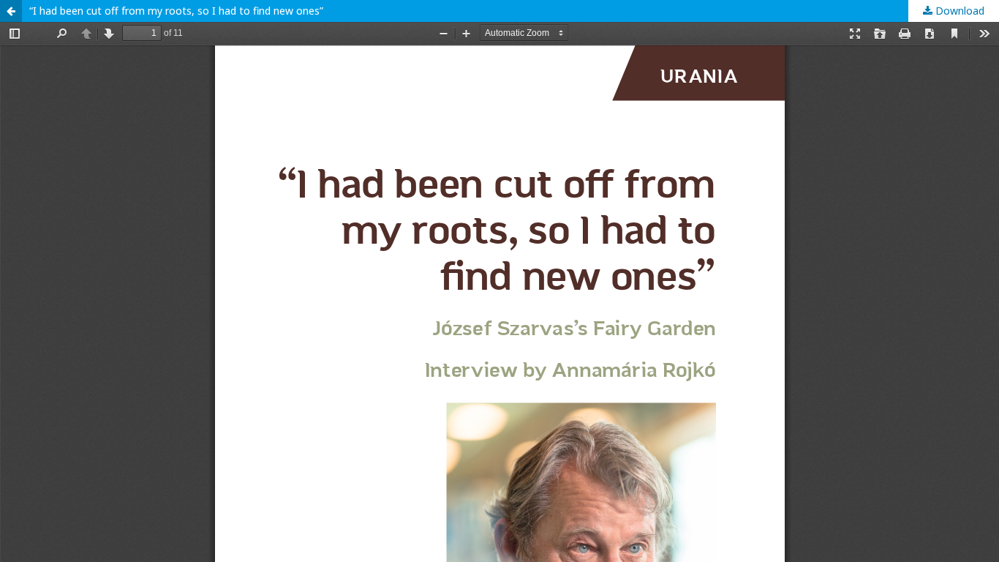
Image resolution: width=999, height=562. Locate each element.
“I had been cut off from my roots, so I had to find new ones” (176, 11)
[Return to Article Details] (11, 11)
